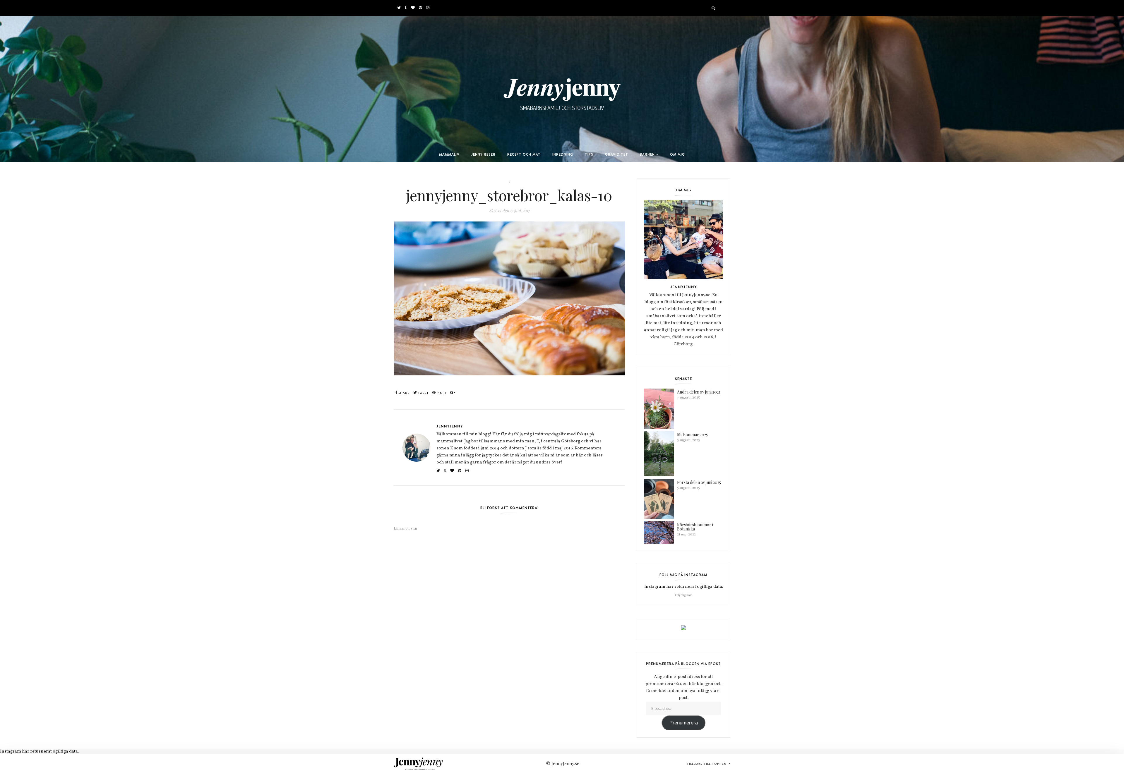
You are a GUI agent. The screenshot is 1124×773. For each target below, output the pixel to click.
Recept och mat (524, 154)
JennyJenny (449, 426)
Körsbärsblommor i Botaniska (695, 527)
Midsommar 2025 (692, 434)
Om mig (677, 154)
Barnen (647, 154)
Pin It (441, 393)
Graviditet (616, 154)
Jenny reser (483, 154)
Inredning (562, 154)
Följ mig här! (684, 595)
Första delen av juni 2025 (699, 482)
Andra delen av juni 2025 (698, 392)
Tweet (423, 393)
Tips (589, 154)
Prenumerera (683, 723)
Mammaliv (449, 154)
